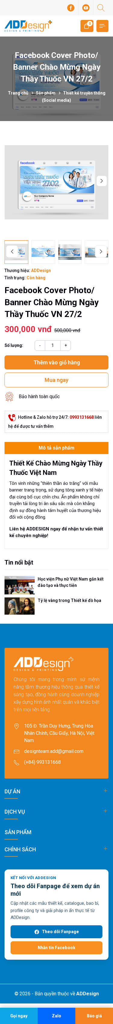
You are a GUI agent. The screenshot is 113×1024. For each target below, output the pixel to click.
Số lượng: (14, 345)
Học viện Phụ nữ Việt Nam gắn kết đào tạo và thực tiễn (71, 582)
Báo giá (94, 1015)
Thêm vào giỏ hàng (56, 362)
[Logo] (28, 25)
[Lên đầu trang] (103, 976)
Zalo (56, 1015)
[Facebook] (70, 7)
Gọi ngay (18, 1015)
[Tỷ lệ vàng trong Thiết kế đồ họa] (20, 605)
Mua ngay (56, 380)
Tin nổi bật (19, 562)
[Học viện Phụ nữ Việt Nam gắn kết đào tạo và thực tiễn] (20, 585)
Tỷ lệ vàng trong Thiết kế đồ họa (69, 600)
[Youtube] (85, 7)
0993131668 (82, 417)
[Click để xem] (56, 182)
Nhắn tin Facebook (56, 947)
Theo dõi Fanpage (60, 931)
